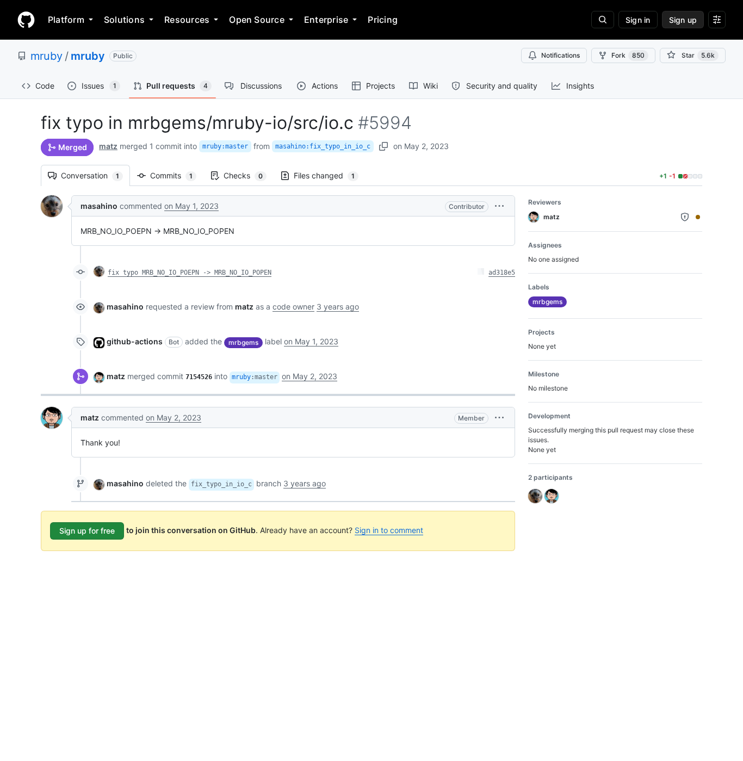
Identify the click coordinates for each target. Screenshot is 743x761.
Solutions (124, 19)
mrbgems (243, 342)
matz (108, 146)
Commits (176, 175)
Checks (249, 175)
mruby (46, 56)
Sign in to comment (389, 530)
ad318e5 (501, 272)
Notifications (560, 55)
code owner (293, 306)
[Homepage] (26, 19)
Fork (628, 55)
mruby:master (225, 146)
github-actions (135, 341)
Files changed (330, 175)
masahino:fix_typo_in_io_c (322, 146)
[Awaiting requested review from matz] (698, 217)
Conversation (95, 175)
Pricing (383, 19)
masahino (99, 206)
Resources (186, 19)
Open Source (256, 19)
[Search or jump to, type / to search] (602, 19)
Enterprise (326, 19)
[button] (499, 206)
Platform (66, 19)
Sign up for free (87, 530)
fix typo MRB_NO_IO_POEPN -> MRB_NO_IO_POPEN (189, 272)
